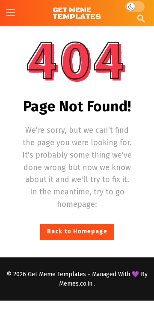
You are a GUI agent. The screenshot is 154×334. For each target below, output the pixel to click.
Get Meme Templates (57, 274)
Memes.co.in (76, 283)
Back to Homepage (77, 231)
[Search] (141, 18)
